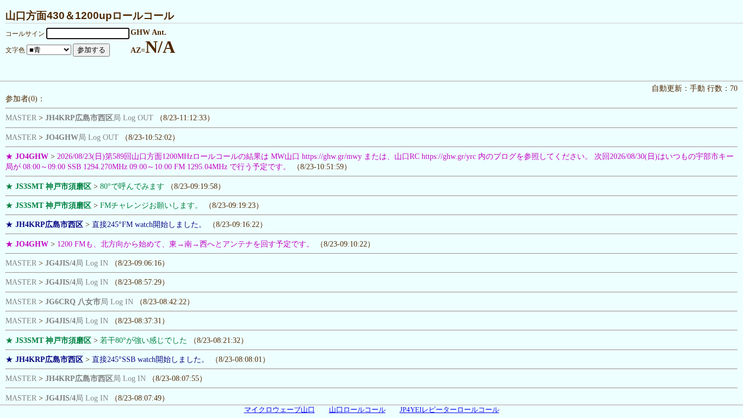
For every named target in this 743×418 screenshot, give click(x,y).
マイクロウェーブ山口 (279, 410)
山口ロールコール (357, 410)
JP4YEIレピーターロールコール (449, 410)
